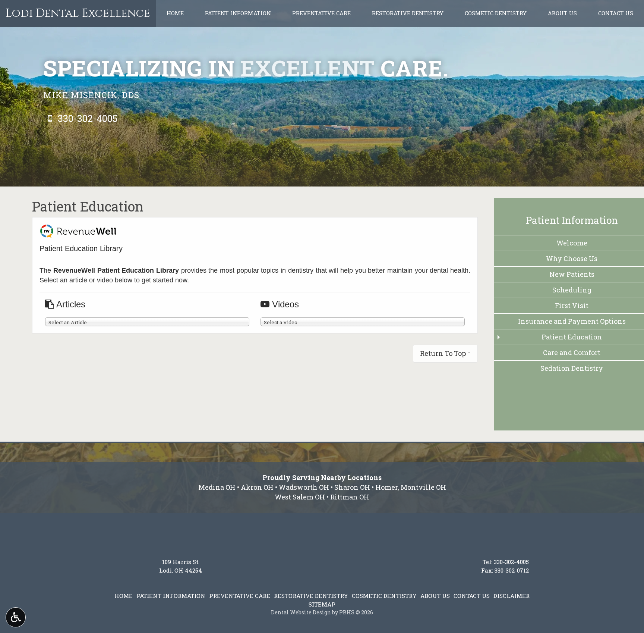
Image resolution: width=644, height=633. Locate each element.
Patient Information (238, 13)
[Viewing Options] (16, 617)
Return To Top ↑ (445, 353)
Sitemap (322, 604)
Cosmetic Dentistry (496, 13)
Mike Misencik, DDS (91, 94)
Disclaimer (511, 595)
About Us (562, 13)
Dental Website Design (301, 612)
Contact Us (615, 13)
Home (175, 13)
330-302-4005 (511, 561)
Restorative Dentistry (407, 13)
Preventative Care (321, 13)
